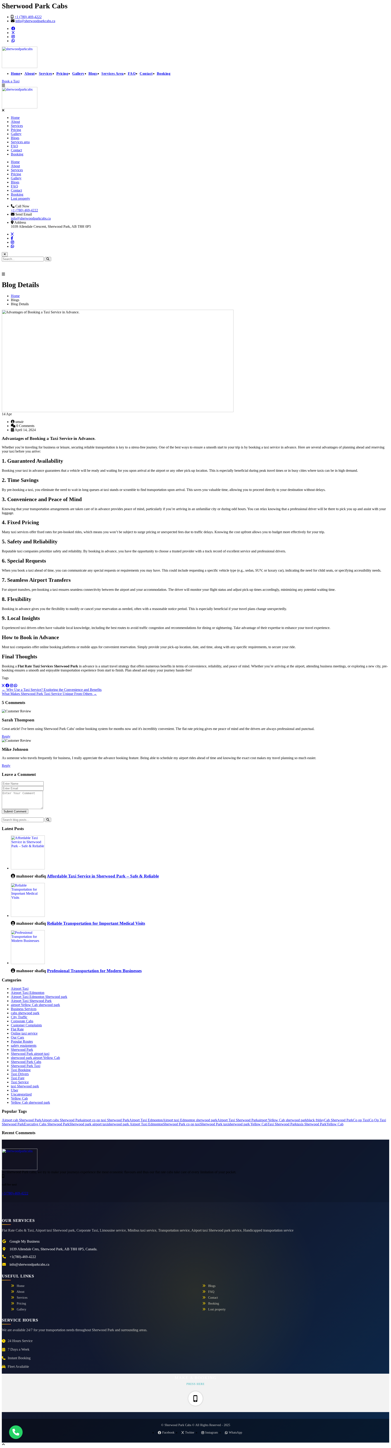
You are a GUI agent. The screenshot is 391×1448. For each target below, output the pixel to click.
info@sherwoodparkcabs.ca (35, 21)
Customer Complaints (26, 1025)
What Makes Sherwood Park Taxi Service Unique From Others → (49, 694)
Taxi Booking (21, 1070)
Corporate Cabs (22, 1021)
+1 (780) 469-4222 (28, 17)
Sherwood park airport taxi (88, 1124)
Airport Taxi (20, 988)
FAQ (132, 73)
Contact (146, 73)
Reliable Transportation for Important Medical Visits (96, 923)
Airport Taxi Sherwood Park (31, 1001)
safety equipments (23, 1045)
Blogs (93, 73)
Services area (20, 142)
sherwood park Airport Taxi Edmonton (135, 1124)
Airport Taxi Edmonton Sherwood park (39, 997)
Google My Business (25, 1241)
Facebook (168, 1432)
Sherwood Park (22, 1049)
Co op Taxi (361, 1120)
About (29, 73)
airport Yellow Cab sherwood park (35, 1005)
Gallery (78, 73)
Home (15, 73)
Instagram (211, 1432)
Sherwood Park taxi (214, 1124)
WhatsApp (235, 1432)
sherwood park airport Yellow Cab (35, 1058)
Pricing (62, 73)
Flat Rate (17, 1029)
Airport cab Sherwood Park (21, 1120)
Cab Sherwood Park (338, 1120)
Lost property (20, 198)
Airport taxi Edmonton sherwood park (190, 1120)
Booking (164, 73)
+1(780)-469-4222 (15, 1193)
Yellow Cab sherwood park (30, 1102)
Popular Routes (22, 1041)
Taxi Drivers (20, 1074)
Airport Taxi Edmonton (27, 993)
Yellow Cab (19, 1098)
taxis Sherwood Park (312, 1124)
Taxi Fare (17, 1078)
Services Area (112, 73)
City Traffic (19, 1017)
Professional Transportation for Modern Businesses (94, 970)
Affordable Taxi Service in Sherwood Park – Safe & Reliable (103, 876)
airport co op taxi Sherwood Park (105, 1120)
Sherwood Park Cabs (26, 1062)
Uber (14, 1090)
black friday (315, 1120)
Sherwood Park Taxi (25, 1066)
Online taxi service (24, 1033)
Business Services (23, 1009)
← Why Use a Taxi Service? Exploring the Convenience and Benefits (52, 690)
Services (45, 73)
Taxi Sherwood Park (282, 1124)
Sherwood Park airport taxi (30, 1054)
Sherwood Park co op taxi (181, 1124)
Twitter (189, 1432)
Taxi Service (20, 1082)
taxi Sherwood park (25, 1086)
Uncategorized (21, 1094)
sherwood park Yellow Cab (248, 1124)
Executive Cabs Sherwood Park (46, 1124)
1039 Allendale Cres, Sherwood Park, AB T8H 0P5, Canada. (53, 1249)
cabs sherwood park (25, 1013)
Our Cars (17, 1037)
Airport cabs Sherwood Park (61, 1120)
